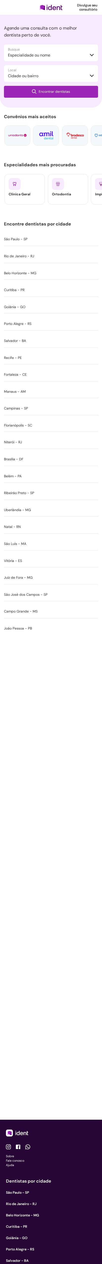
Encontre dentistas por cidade (38, 224)
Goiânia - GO (15, 307)
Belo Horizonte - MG (20, 273)
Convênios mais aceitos (31, 117)
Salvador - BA (15, 340)
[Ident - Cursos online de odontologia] (51, 7)
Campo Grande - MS (21, 611)
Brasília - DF (13, 459)
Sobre (10, 1156)
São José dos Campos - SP (26, 594)
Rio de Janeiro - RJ (19, 256)
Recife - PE (13, 357)
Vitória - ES (13, 560)
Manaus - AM (15, 391)
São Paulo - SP (15, 239)
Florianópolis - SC (18, 425)
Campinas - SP (16, 408)
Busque (14, 49)
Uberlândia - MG (17, 510)
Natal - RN (12, 526)
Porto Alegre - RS (17, 323)
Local (12, 70)
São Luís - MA (15, 543)
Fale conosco (15, 1160)
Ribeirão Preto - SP (19, 493)
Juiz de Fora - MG (18, 577)
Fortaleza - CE (15, 374)
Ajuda (10, 1165)
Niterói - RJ (13, 442)
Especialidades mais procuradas (41, 165)
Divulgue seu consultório (87, 7)
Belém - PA (13, 476)
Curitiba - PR (14, 290)
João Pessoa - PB (18, 628)
